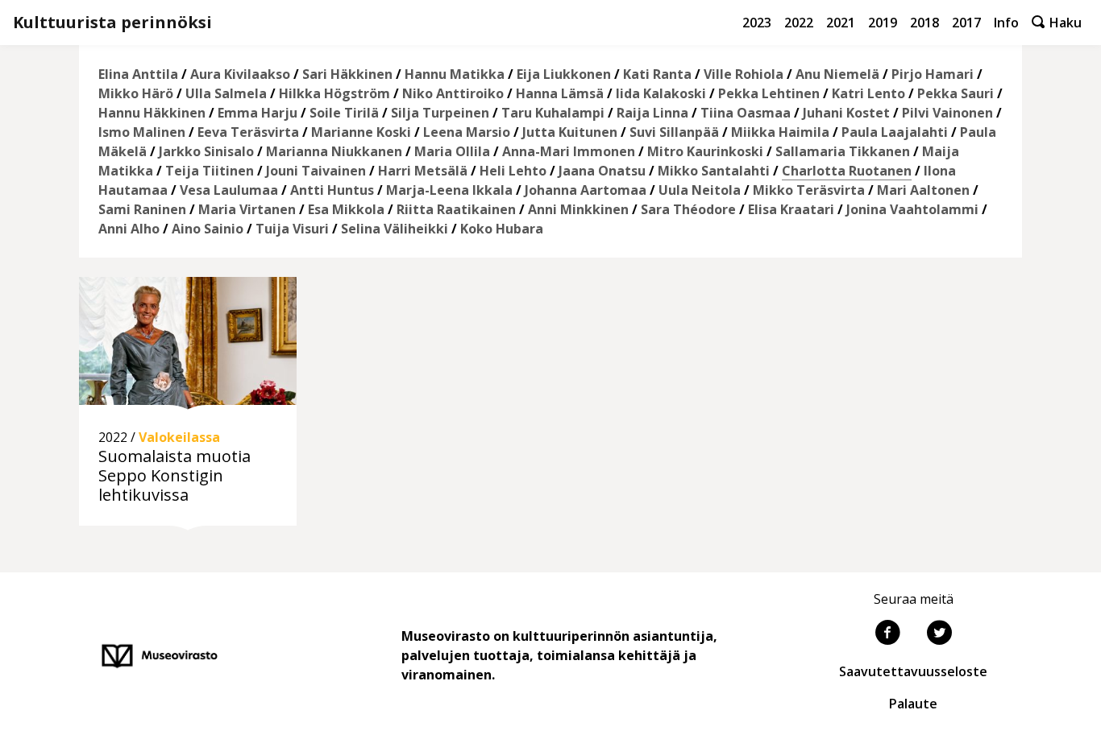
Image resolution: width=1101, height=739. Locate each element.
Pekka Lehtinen (769, 93)
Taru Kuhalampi (553, 113)
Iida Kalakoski (661, 93)
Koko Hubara (501, 228)
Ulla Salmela (226, 93)
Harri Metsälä (422, 171)
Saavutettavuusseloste (913, 671)
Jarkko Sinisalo (206, 151)
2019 (882, 22)
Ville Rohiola (743, 74)
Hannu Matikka (455, 74)
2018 (924, 22)
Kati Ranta (657, 74)
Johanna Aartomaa (585, 190)
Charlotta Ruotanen (847, 171)
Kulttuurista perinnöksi (112, 22)
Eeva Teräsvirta (248, 132)
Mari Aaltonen (923, 190)
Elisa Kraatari (791, 209)
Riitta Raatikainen (456, 209)
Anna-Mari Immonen (568, 151)
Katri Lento (868, 93)
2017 (966, 22)
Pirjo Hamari (932, 74)
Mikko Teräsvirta (809, 190)
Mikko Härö (135, 93)
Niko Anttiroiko (453, 93)
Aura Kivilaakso (240, 74)
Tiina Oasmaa (745, 113)
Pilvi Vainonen (947, 113)
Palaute (913, 703)
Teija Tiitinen (209, 171)
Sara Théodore (688, 209)
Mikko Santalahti (714, 171)
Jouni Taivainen (316, 171)
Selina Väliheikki (394, 228)
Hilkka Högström (334, 93)
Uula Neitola (700, 190)
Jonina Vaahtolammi (912, 209)
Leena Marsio (466, 132)
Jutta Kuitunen (569, 132)
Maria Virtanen (247, 209)
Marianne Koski (361, 132)
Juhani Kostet (846, 113)
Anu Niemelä (837, 74)
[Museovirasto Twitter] (939, 634)
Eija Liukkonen (564, 74)
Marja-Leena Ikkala (449, 190)
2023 (756, 22)
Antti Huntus (332, 190)
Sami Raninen (142, 209)
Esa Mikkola (346, 209)
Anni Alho (129, 228)
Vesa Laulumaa (229, 190)
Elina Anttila (138, 74)
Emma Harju (257, 113)
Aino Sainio (207, 228)
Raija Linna (652, 113)
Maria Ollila (452, 151)
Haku (1064, 22)
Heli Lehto (513, 171)
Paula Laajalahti (894, 132)
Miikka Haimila (780, 132)
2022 (798, 22)
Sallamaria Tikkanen (842, 151)
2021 (840, 22)
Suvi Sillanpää (674, 132)
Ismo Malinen (141, 132)
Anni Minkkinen (578, 209)
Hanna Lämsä (560, 93)
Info (1006, 22)
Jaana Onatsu (602, 171)
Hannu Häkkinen (152, 113)
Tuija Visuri (292, 228)
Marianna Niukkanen (334, 151)
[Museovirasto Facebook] (887, 634)
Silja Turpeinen (440, 113)
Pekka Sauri (955, 93)
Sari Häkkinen (347, 74)
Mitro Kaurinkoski (705, 151)
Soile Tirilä (344, 113)
